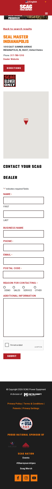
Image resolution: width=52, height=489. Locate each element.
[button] (46, 13)
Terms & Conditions (33, 403)
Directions (14, 68)
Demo (7, 290)
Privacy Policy (14, 403)
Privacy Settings (31, 408)
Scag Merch (26, 468)
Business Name (13, 227)
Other (38, 290)
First (6, 206)
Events (26, 458)
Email (7, 254)
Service (27, 290)
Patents (17, 408)
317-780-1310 (17, 55)
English (33, 2)
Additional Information (19, 295)
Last (5, 220)
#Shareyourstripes (26, 463)
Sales (17, 290)
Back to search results (17, 28)
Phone (8, 241)
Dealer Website (11, 59)
